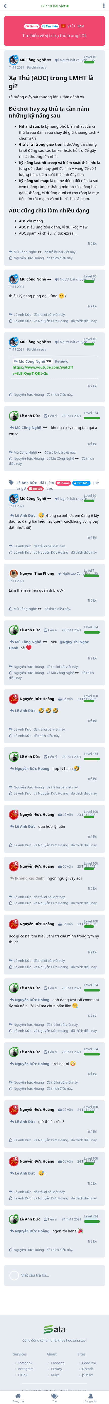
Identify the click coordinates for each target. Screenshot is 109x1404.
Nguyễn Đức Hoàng (32, 768)
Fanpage (57, 1363)
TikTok (22, 1375)
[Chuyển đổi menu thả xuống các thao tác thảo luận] (104, 6)
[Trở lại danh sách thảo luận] (5, 6)
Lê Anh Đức (25, 515)
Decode (88, 1368)
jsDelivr (87, 1375)
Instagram (25, 1368)
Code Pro (89, 1363)
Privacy (56, 1368)
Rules (55, 1375)
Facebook (25, 1363)
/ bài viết (53, 6)
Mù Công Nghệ (32, 361)
